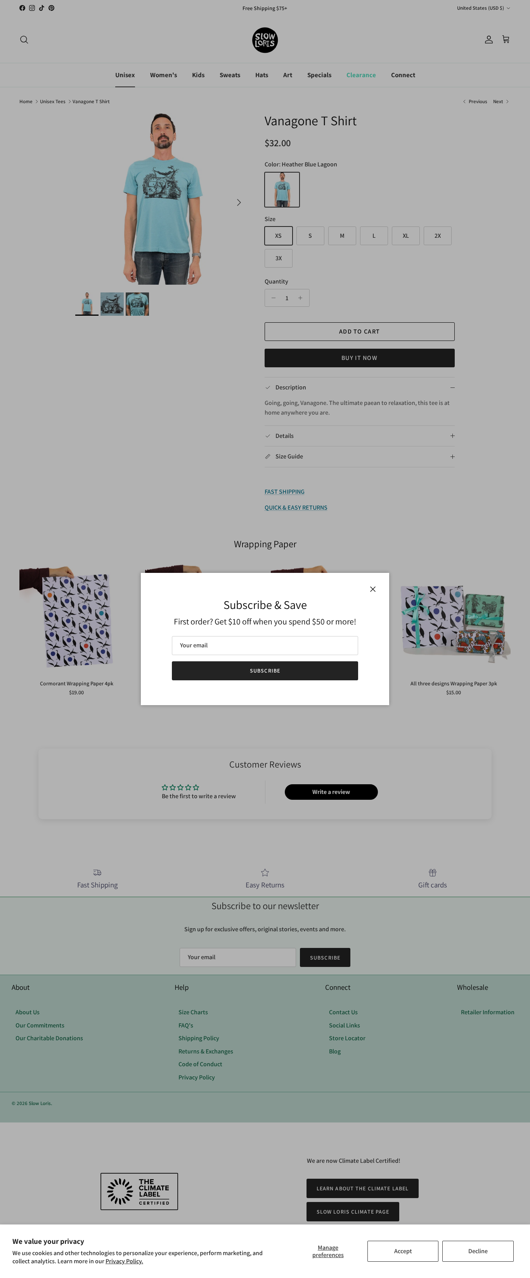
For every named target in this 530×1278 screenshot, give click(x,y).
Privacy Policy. (124, 1261)
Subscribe (265, 670)
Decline (478, 1251)
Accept (403, 1251)
